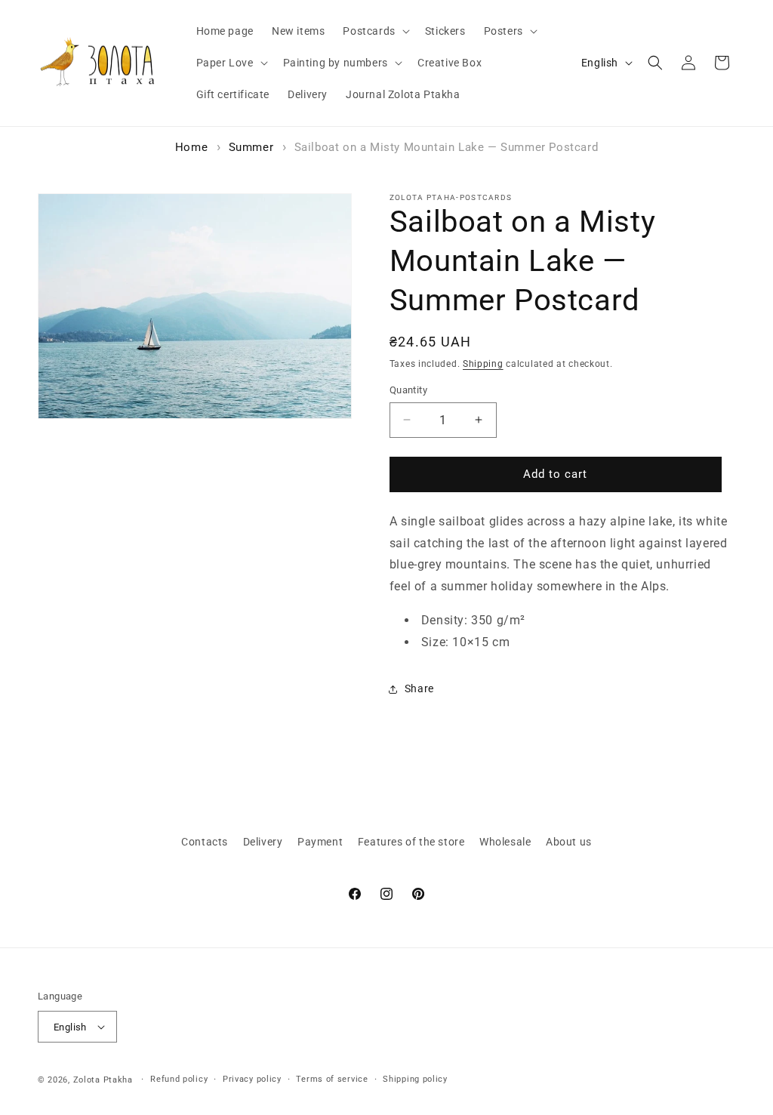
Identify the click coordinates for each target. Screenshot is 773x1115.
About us (569, 842)
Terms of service (332, 1079)
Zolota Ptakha (103, 1080)
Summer (251, 147)
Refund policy (179, 1079)
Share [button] (419, 688)
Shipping (483, 364)
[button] (374, 31)
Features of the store (411, 842)
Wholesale (505, 842)
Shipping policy (415, 1079)
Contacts (204, 842)
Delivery (263, 842)
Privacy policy (252, 1079)
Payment (320, 842)
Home (191, 147)
